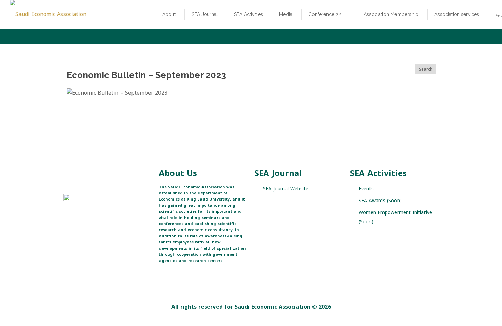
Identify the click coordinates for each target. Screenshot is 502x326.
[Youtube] (103, 235)
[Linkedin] (115, 235)
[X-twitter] (67, 235)
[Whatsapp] (127, 235)
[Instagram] (91, 235)
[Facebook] (79, 235)
